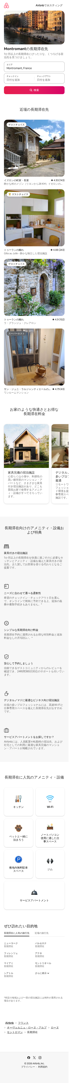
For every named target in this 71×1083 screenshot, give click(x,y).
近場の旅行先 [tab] (42, 933)
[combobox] (34, 68)
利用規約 (42, 1066)
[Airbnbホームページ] (6, 5)
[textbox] (19, 80)
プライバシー (28, 1066)
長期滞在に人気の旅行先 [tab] (16, 933)
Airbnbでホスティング (49, 5)
